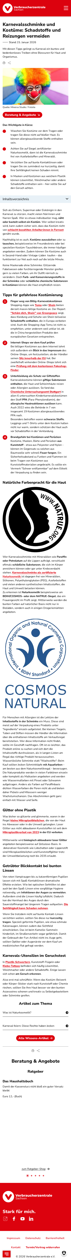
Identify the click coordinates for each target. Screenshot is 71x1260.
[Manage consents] (64, 1253)
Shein (51, 305)
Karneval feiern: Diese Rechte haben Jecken (28, 1026)
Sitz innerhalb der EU (32, 358)
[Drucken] (4, 63)
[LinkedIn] (31, 1219)
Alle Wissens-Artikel (33, 1038)
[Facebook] (14, 1219)
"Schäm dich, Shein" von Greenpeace (34, 313)
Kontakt (15, 1247)
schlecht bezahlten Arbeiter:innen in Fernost (36, 230)
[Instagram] (5, 1219)
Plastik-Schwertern (17, 962)
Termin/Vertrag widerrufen (43, 1247)
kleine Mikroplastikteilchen (27, 820)
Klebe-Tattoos (11, 966)
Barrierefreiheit (55, 1238)
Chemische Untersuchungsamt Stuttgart (36, 392)
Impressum (13, 1238)
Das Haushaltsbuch (18, 1081)
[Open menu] (7, 1254)
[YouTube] (22, 1219)
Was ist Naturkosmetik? (17, 1012)
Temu (38, 305)
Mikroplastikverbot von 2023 (21, 832)
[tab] (27, 1175)
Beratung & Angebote (20, 115)
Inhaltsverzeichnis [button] (16, 199)
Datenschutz (32, 1238)
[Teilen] (9, 63)
